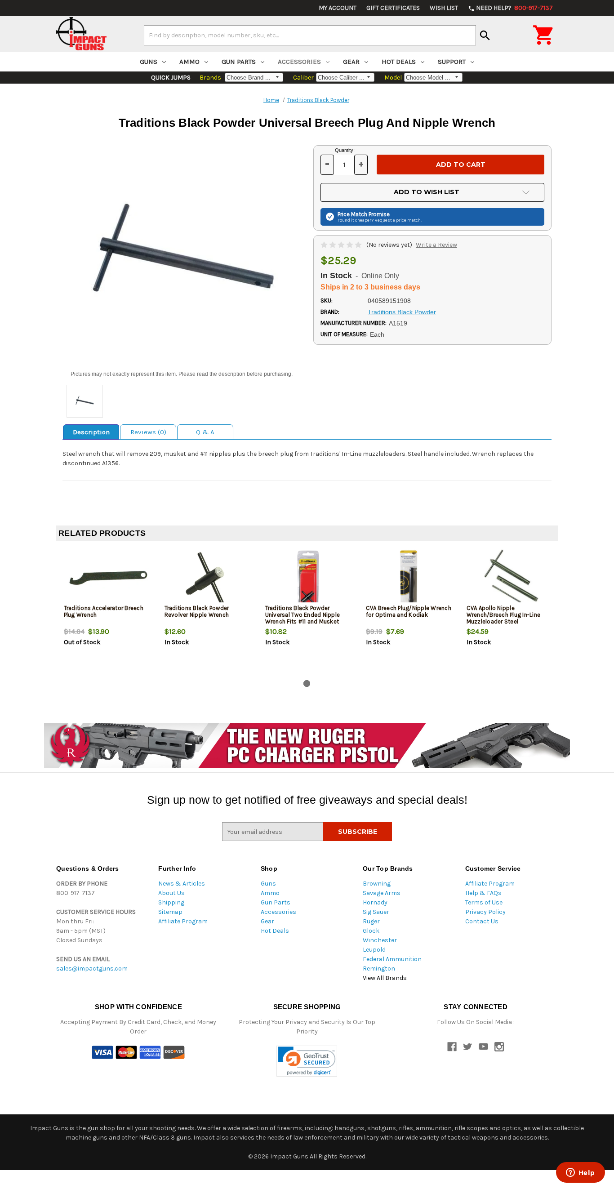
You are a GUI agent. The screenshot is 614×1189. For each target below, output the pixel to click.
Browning (377, 883)
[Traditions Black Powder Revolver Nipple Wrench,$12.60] (207, 578)
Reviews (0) (148, 432)
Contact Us (481, 921)
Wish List (444, 8)
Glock (371, 931)
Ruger (371, 921)
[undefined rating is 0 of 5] (341, 245)
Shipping (171, 902)
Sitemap (170, 912)
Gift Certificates (393, 8)
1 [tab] (306, 683)
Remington (379, 968)
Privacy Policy (485, 912)
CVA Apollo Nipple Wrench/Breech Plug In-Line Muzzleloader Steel (504, 615)
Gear (351, 62)
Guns (148, 62)
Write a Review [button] (436, 245)
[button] (307, 1061)
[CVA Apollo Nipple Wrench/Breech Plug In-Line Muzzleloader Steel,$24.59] (509, 578)
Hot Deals (399, 62)
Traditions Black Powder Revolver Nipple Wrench (197, 611)
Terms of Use (484, 902)
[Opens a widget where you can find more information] (580, 1173)
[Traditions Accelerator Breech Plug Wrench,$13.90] (107, 578)
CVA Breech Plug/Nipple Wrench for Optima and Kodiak (408, 611)
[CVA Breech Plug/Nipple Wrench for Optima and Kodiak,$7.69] (409, 578)
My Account (337, 8)
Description (91, 432)
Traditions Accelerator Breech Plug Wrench (103, 611)
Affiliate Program (183, 921)
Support (452, 62)
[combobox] (310, 35)
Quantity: (345, 150)
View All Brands (385, 978)
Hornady (375, 902)
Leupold (374, 949)
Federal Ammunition (392, 959)
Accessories (299, 62)
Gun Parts (239, 62)
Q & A (205, 432)
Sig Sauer (376, 912)
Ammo (189, 62)
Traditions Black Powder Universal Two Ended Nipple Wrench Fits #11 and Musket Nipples (302, 618)
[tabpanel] (106, 612)
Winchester (380, 940)
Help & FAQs (483, 893)
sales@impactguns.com (92, 968)
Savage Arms (381, 893)
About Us (171, 893)
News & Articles (181, 883)
